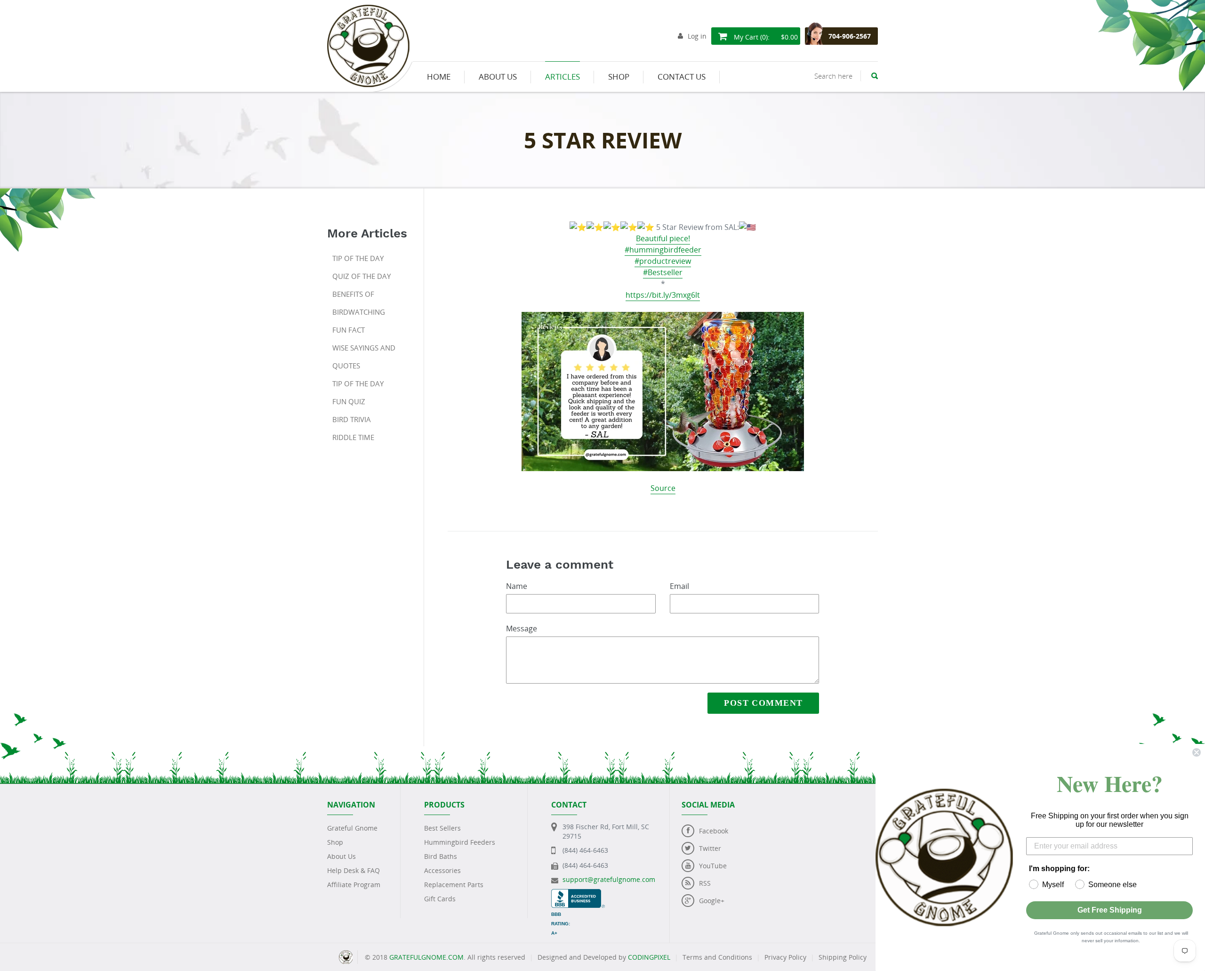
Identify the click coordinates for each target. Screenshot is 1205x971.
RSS (705, 883)
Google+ (711, 900)
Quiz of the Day (361, 276)
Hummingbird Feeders (459, 842)
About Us (341, 856)
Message (521, 628)
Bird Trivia (351, 419)
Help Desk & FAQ (353, 870)
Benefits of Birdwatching (358, 303)
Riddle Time (353, 437)
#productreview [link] (663, 261)
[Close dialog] (1196, 752)
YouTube (713, 865)
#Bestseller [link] (663, 272)
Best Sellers (442, 828)
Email (679, 586)
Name (516, 586)
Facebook (713, 830)
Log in (697, 36)
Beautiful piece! (663, 238)
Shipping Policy (843, 957)
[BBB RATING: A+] (578, 893)
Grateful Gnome (352, 828)
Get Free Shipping (1109, 910)
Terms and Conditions (717, 957)
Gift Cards (440, 898)
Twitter (710, 848)
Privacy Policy (785, 957)
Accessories (442, 870)
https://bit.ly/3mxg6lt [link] (663, 295)
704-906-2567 (849, 36)
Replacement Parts (453, 884)
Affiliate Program (353, 884)
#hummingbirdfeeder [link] (663, 250)
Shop (335, 842)
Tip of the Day (358, 258)
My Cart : (765, 37)
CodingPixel (649, 957)
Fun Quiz (348, 401)
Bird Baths (440, 856)
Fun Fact (348, 330)
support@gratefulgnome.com (608, 879)
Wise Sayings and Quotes (363, 356)
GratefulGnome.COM (426, 957)
